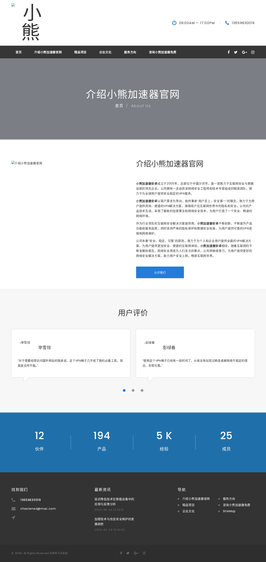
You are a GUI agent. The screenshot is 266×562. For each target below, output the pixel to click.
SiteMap (229, 511)
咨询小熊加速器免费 (162, 52)
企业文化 (105, 52)
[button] (124, 390)
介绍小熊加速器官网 (48, 52)
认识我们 (160, 272)
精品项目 (80, 52)
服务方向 (130, 52)
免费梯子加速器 (59, 553)
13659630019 (243, 23)
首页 (19, 52)
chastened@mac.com (38, 509)
